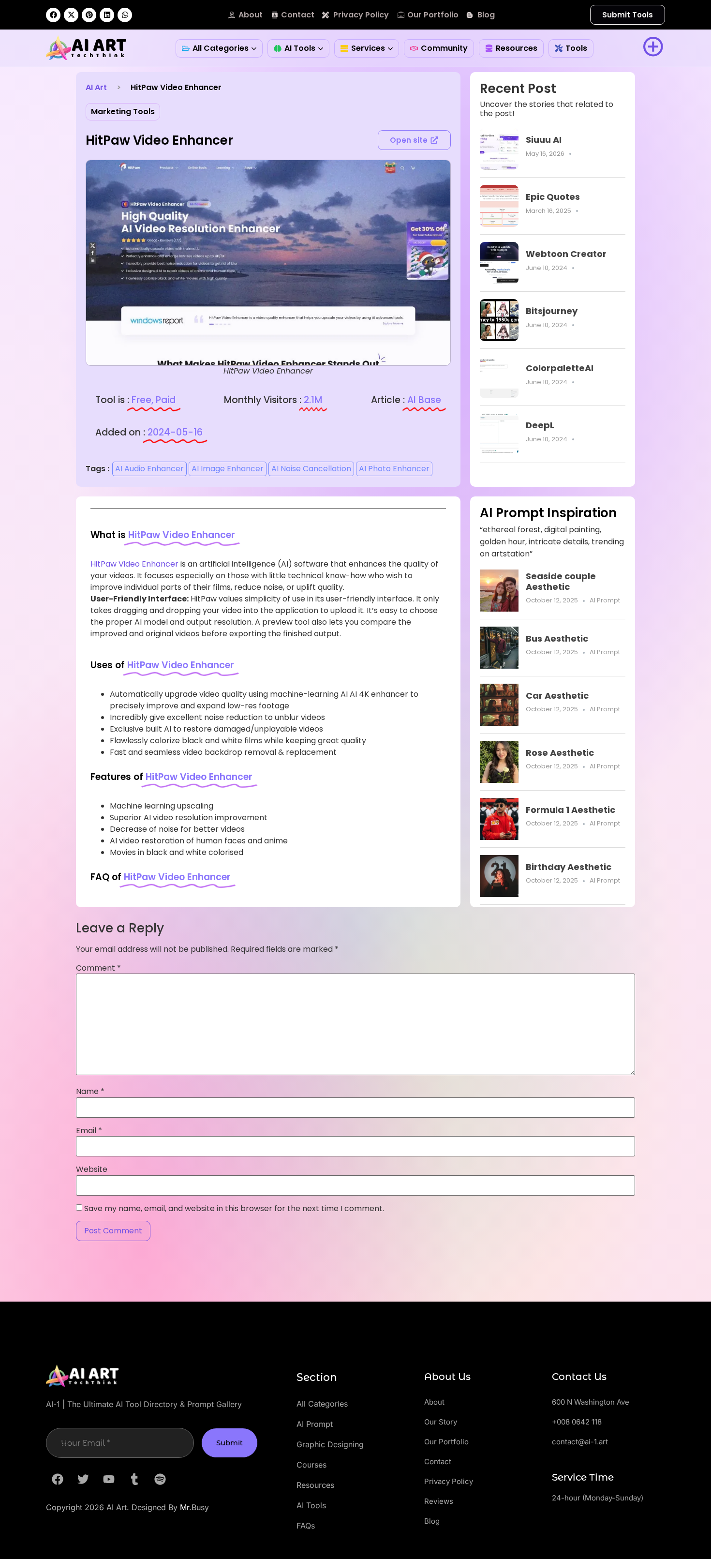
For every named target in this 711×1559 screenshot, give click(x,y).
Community (444, 48)
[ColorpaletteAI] (499, 377)
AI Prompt (605, 600)
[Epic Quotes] (499, 206)
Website (91, 1169)
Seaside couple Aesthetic (561, 581)
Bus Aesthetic (557, 638)
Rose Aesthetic (560, 753)
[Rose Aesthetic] (499, 762)
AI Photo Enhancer (394, 468)
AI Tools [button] (299, 48)
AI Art (96, 87)
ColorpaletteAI (559, 368)
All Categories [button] (221, 48)
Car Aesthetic (557, 696)
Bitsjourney (552, 311)
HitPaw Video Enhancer (134, 564)
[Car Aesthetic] (499, 705)
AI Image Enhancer (228, 468)
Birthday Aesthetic (568, 867)
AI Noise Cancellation (311, 468)
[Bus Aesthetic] (499, 648)
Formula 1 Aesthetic (570, 810)
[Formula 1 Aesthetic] (499, 819)
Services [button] (368, 48)
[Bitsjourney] (499, 320)
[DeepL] (499, 434)
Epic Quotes (553, 197)
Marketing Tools (123, 111)
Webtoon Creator (566, 254)
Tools (576, 48)
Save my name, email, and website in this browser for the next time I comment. (234, 1209)
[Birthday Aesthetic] (499, 876)
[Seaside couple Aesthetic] (499, 591)
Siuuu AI (544, 140)
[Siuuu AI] (499, 149)
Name (90, 1091)
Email (89, 1131)
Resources (516, 48)
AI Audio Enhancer (149, 468)
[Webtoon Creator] (499, 263)
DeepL (540, 425)
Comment (98, 968)
